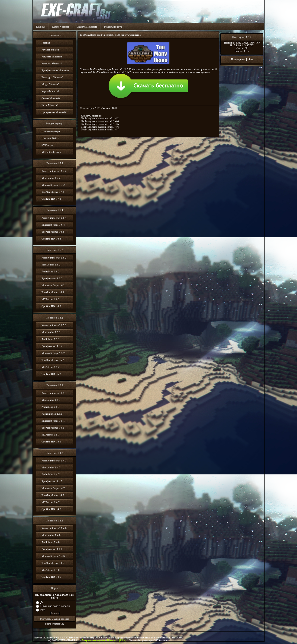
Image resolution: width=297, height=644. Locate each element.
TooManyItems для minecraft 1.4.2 (100, 118)
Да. (42, 602)
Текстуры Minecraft (52, 77)
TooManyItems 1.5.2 (53, 360)
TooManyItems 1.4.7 (53, 495)
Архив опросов (61, 619)
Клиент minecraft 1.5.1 (54, 392)
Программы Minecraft (54, 112)
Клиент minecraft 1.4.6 (54, 528)
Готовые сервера (51, 131)
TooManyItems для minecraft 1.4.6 (100, 126)
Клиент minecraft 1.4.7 (54, 460)
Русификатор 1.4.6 (52, 549)
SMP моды (47, 145)
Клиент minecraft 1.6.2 (54, 257)
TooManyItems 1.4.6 (53, 563)
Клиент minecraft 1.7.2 (54, 171)
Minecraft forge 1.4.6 (53, 556)
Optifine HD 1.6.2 (51, 306)
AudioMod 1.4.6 (51, 542)
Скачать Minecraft (87, 26)
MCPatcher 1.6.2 (51, 299)
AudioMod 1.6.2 (51, 271)
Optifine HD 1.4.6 (51, 576)
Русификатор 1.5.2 (52, 346)
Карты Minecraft (51, 91)
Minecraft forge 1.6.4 (53, 224)
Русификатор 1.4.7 (52, 481)
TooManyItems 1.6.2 (53, 292)
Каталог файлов (60, 26)
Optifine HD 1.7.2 (51, 198)
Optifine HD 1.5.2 (51, 374)
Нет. (42, 609)
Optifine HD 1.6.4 (51, 238)
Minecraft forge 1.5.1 (53, 420)
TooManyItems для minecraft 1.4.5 (100, 124)
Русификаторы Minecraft (55, 70)
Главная (40, 26)
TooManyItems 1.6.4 (53, 231)
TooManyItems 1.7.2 (53, 191)
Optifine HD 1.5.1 (51, 441)
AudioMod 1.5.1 (51, 406)
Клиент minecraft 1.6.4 (54, 217)
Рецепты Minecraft (52, 56)
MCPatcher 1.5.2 (51, 367)
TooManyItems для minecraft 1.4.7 (100, 129)
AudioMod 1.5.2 (51, 339)
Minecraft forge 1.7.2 (53, 184)
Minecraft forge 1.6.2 (53, 285)
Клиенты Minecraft (52, 63)
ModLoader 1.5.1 (51, 399)
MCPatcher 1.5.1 (51, 434)
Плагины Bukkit (50, 138)
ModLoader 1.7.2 (51, 178)
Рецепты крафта (113, 26)
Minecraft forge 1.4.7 (53, 488)
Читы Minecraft (50, 105)
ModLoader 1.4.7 (51, 467)
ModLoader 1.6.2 (51, 264)
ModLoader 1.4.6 (51, 535)
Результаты (45, 619)
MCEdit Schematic (51, 152)
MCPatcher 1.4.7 (51, 502)
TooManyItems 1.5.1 (53, 427)
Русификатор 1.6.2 (52, 278)
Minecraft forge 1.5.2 (53, 353)
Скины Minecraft (51, 98)
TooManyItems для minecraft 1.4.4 (100, 121)
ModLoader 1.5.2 (51, 332)
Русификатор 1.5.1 (52, 413)
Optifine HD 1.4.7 (51, 509)
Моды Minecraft (50, 84)
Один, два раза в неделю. (55, 606)
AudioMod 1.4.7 (51, 474)
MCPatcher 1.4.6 (51, 569)
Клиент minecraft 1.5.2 (54, 325)
